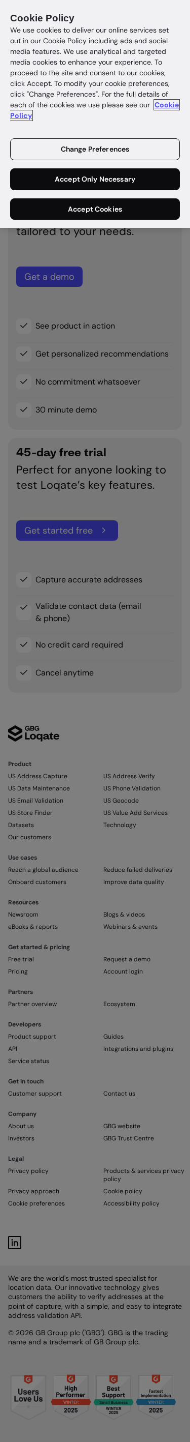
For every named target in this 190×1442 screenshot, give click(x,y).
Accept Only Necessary (95, 179)
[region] (95, 114)
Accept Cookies (95, 209)
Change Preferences (95, 149)
